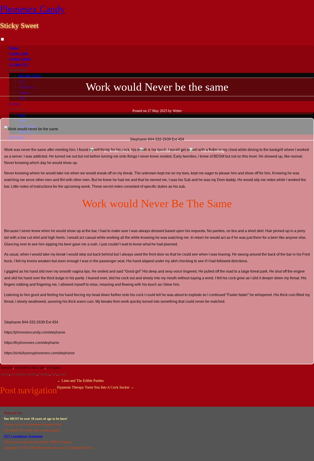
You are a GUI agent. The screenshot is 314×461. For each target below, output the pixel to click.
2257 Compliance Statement (23, 436)
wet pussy (53, 367)
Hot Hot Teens (30, 76)
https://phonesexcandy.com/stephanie (34, 332)
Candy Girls (18, 53)
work (62, 374)
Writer (177, 111)
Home (13, 48)
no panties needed (24, 374)
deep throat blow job (30, 367)
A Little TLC (19, 64)
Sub (54, 374)
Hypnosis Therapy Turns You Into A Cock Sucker (95, 387)
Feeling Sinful (20, 59)
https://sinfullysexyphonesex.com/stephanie (39, 353)
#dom (5, 374)
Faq (22, 115)
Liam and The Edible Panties (80, 381)
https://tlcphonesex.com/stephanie (31, 343)
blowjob (7, 367)
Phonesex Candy (32, 9)
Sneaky (44, 374)
